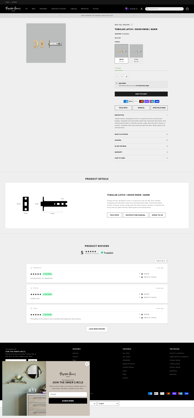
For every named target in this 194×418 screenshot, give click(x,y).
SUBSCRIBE (68, 401)
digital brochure (129, 364)
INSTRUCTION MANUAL (136, 215)
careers (125, 378)
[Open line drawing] (42, 205)
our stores (126, 357)
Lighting (74, 9)
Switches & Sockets (59, 9)
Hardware (43, 9)
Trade (7, 2)
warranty (173, 374)
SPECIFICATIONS (159, 108)
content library (128, 367)
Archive (96, 9)
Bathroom (85, 9)
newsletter (126, 360)
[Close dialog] (87, 364)
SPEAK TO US (157, 215)
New (33, 9)
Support (14, 2)
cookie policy (175, 364)
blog (124, 374)
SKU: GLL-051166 (122, 25)
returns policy (175, 367)
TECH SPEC (123, 108)
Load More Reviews (97, 329)
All (26, 9)
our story (126, 353)
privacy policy (175, 360)
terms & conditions (177, 353)
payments (173, 371)
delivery (75, 353)
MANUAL (141, 108)
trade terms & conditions (179, 357)
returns (75, 357)
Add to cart (141, 94)
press (125, 371)
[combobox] (108, 403)
